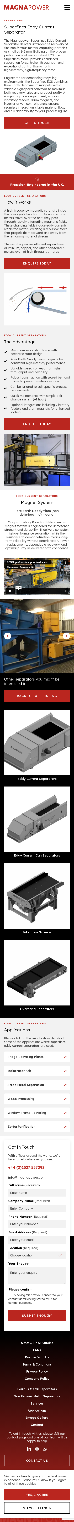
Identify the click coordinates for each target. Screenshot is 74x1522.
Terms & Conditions (37, 1364)
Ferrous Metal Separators (37, 1389)
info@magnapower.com (26, 1177)
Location (23, 1248)
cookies (21, 1476)
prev (7, 636)
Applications (37, 1410)
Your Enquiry (18, 1264)
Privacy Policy (37, 1371)
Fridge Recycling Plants (26, 1057)
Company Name (29, 1201)
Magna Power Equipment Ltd (26, 7)
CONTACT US (37, 1461)
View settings (37, 1508)
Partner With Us (37, 1357)
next (66, 636)
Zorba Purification (21, 1127)
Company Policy (37, 1379)
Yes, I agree (37, 1495)
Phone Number (28, 1217)
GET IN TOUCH (37, 123)
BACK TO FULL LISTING (37, 696)
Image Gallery (37, 1418)
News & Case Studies (37, 1343)
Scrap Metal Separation (26, 1085)
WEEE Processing (21, 1099)
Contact (37, 1425)
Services (37, 1403)
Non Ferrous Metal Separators (37, 1396)
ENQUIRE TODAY (37, 263)
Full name (24, 1185)
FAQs (37, 1350)
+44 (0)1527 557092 (26, 1167)
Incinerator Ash (19, 1071)
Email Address (27, 1232)
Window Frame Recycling (27, 1113)
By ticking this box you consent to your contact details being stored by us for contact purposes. (35, 1298)
